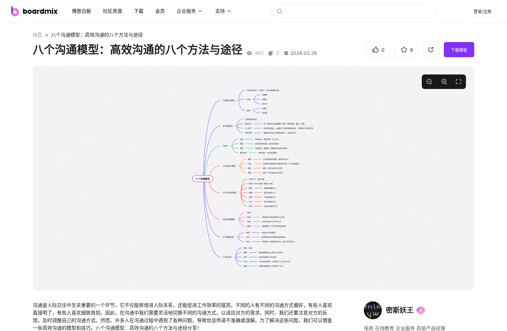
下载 (138, 11)
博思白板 (81, 11)
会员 (160, 11)
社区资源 (112, 11)
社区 (37, 35)
